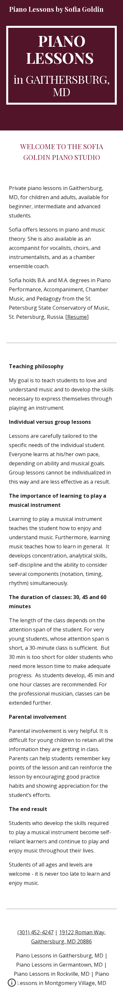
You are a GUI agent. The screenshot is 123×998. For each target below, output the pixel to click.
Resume (77, 316)
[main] (61, 65)
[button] (12, 985)
